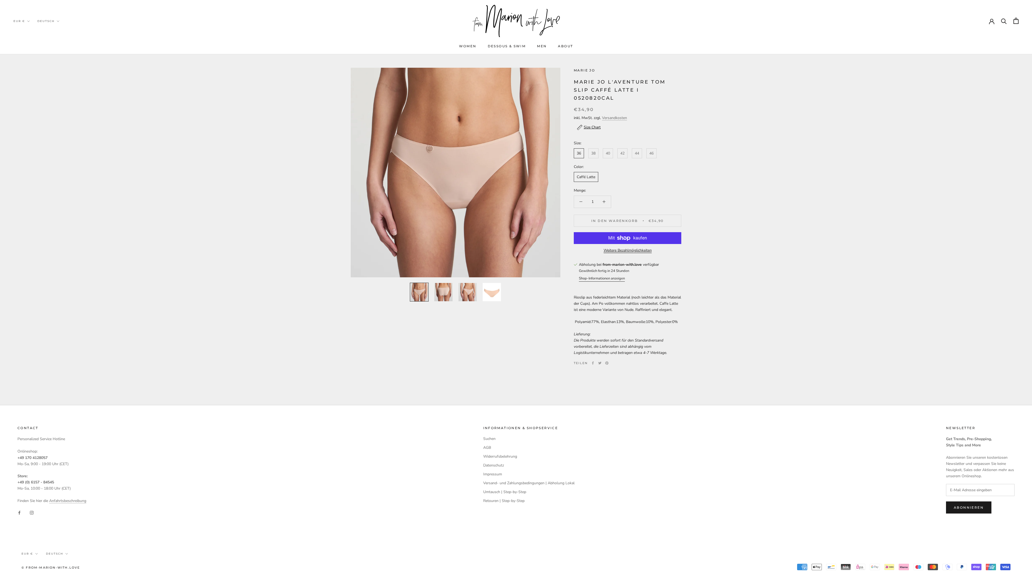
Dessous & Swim (507, 46)
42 (622, 153)
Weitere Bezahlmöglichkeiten (628, 250)
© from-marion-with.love (51, 567)
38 (593, 153)
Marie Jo (584, 70)
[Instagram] (32, 512)
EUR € (19, 21)
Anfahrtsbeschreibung (67, 500)
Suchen (489, 438)
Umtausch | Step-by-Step (504, 491)
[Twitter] (599, 363)
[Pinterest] (606, 363)
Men (542, 46)
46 (651, 153)
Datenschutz (493, 465)
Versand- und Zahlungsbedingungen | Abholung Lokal (529, 483)
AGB (487, 447)
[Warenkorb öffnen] (1016, 21)
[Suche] (1004, 21)
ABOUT (565, 46)
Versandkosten (614, 117)
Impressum (492, 474)
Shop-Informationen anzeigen (602, 278)
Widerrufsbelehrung (500, 456)
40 (608, 153)
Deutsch (46, 21)
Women (467, 46)
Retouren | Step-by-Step (504, 500)
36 (579, 153)
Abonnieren (969, 507)
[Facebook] (592, 363)
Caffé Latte (586, 177)
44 (637, 153)
